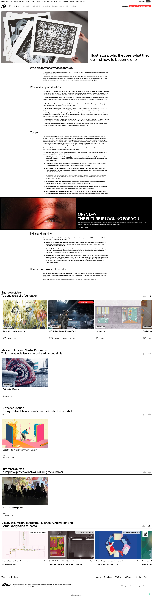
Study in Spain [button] (36, 6)
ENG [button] (147, 1)
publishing (69, 157)
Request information (144, 6)
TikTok (118, 577)
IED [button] (67, 6)
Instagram (97, 577)
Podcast (147, 577)
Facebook (108, 577)
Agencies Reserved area (144, 586)
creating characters (100, 163)
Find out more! (83, 227)
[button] (144, 296)
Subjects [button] (16, 6)
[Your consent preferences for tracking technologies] (149, 594)
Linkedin (137, 577)
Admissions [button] (46, 6)
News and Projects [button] (58, 6)
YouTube (127, 577)
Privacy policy (124, 586)
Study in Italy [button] (25, 6)
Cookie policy (133, 586)
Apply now (133, 6)
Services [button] (73, 6)
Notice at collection (76, 595)
